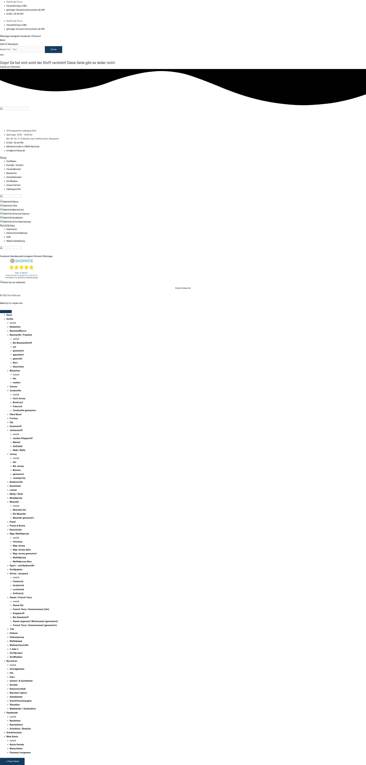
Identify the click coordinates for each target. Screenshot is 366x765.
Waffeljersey (19, 557)
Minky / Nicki (16, 494)
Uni (14, 378)
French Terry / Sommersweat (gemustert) (35, 625)
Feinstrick (18, 581)
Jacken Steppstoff (22, 438)
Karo (15, 362)
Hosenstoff (15, 426)
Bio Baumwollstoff (22, 343)
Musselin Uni (19, 510)
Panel (13, 522)
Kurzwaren (11, 661)
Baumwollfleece (18, 331)
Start (9, 315)
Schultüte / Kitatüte (20, 728)
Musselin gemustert (23, 518)
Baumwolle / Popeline (21, 335)
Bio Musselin (19, 514)
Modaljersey (16, 498)
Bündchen (15, 370)
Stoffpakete (16, 569)
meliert (16, 382)
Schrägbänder (17, 669)
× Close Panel (12, 761)
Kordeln (14, 685)
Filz (11, 422)
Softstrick (18, 593)
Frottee (14, 418)
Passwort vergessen (20, 752)
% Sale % (14, 649)
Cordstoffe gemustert (24, 410)
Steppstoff (18, 613)
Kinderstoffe (16, 482)
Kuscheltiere (16, 724)
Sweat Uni (18, 605)
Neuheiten (15, 327)
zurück (13, 323)
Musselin (14, 502)
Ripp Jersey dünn (22, 549)
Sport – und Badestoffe (22, 565)
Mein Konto (12, 736)
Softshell (17, 446)
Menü (2, 40)
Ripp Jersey (19, 545)
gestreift (17, 358)
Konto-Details (17, 744)
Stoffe (9, 319)
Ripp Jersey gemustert (25, 553)
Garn (12, 677)
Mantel (16, 442)
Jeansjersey (19, 478)
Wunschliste (16, 748)
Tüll (12, 629)
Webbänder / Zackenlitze (23, 708)
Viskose (14, 633)
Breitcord (18, 402)
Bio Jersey (18, 466)
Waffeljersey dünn (22, 561)
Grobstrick (18, 585)
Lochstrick (18, 589)
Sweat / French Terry (21, 597)
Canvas (13, 386)
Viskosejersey (17, 637)
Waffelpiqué (16, 641)
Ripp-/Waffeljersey (19, 533)
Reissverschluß (18, 689)
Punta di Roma (17, 525)
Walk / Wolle (19, 450)
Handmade (12, 712)
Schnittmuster (14, 732)
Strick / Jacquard (19, 573)
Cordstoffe (15, 390)
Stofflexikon (16, 657)
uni (14, 347)
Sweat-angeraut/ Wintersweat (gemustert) (35, 621)
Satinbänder (16, 697)
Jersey (13, 454)
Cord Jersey (19, 398)
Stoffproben (16, 653)
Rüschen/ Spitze (18, 693)
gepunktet (18, 354)
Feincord (17, 406)
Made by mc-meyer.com (11, 303)
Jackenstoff (16, 430)
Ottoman (17, 541)
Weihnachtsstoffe (19, 645)
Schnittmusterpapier (21, 701)
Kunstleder (15, 486)
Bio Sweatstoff (20, 617)
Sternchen (18, 366)
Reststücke (16, 529)
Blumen (17, 470)
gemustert (18, 350)
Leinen (13, 490)
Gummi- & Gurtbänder (21, 681)
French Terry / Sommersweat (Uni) (31, 609)
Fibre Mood (15, 414)
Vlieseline (15, 704)
